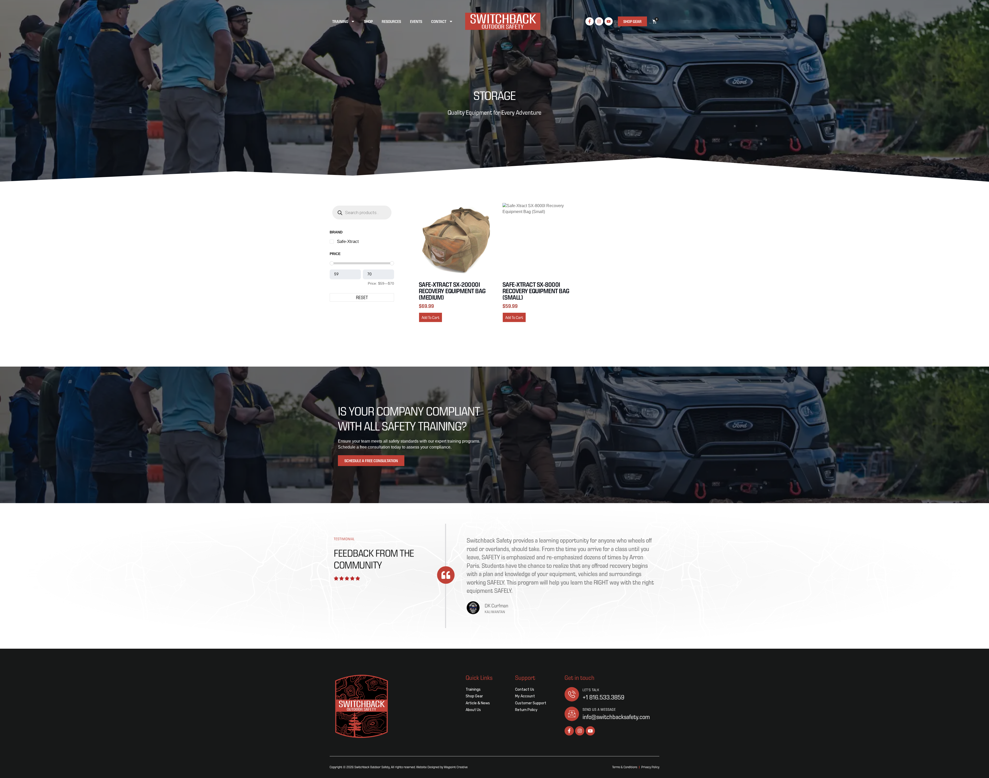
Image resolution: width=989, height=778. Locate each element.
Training (340, 21)
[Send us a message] (572, 714)
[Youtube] (608, 21)
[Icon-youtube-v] (590, 730)
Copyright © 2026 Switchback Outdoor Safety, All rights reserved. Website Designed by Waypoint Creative (399, 767)
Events (416, 21)
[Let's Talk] (572, 694)
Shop (368, 21)
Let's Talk (591, 690)
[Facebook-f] (589, 21)
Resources (391, 21)
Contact (438, 21)
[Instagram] (599, 21)
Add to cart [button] (430, 317)
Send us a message (599, 709)
